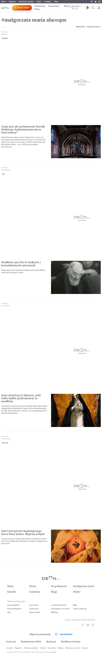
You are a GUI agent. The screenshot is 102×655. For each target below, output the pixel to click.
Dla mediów (52, 648)
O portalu (9, 648)
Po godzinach (59, 586)
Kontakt (43, 648)
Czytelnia (34, 591)
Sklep (56, 1)
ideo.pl (53, 652)
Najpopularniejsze (94, 26)
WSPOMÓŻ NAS (66, 634)
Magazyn (12, 1)
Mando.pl (51, 641)
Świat (10, 586)
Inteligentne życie (83, 586)
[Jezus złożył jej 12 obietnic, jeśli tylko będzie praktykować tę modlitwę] (76, 410)
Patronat (85, 648)
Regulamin (18, 648)
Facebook (91, 1)
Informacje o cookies (73, 648)
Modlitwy (54, 612)
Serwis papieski (13, 605)
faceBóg (47, 1)
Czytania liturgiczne (58, 605)
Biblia (3, 1)
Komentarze (53, 6)
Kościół (4, 34)
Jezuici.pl (11, 641)
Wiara (37, 9)
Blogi (39, 1)
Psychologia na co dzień (60, 608)
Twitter (95, 1)
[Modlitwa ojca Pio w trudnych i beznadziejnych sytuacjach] (76, 277)
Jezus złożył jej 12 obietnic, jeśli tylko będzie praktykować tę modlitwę (21, 398)
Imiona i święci (34, 612)
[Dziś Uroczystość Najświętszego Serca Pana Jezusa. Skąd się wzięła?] (76, 546)
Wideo (76, 591)
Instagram (99, 1)
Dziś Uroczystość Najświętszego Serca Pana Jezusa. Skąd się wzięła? (23, 533)
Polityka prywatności (31, 648)
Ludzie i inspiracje (80, 608)
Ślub (9, 612)
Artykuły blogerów (14, 608)
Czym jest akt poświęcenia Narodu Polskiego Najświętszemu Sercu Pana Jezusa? (23, 129)
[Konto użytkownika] (99, 8)
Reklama (61, 648)
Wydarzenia (39, 6)
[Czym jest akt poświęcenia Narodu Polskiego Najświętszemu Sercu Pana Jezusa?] (76, 141)
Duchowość (5, 170)
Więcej (67, 6)
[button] (87, 8)
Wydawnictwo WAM (31, 641)
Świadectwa (34, 608)
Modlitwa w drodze (26, 1)
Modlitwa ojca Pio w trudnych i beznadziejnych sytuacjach (21, 264)
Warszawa (75, 6)
